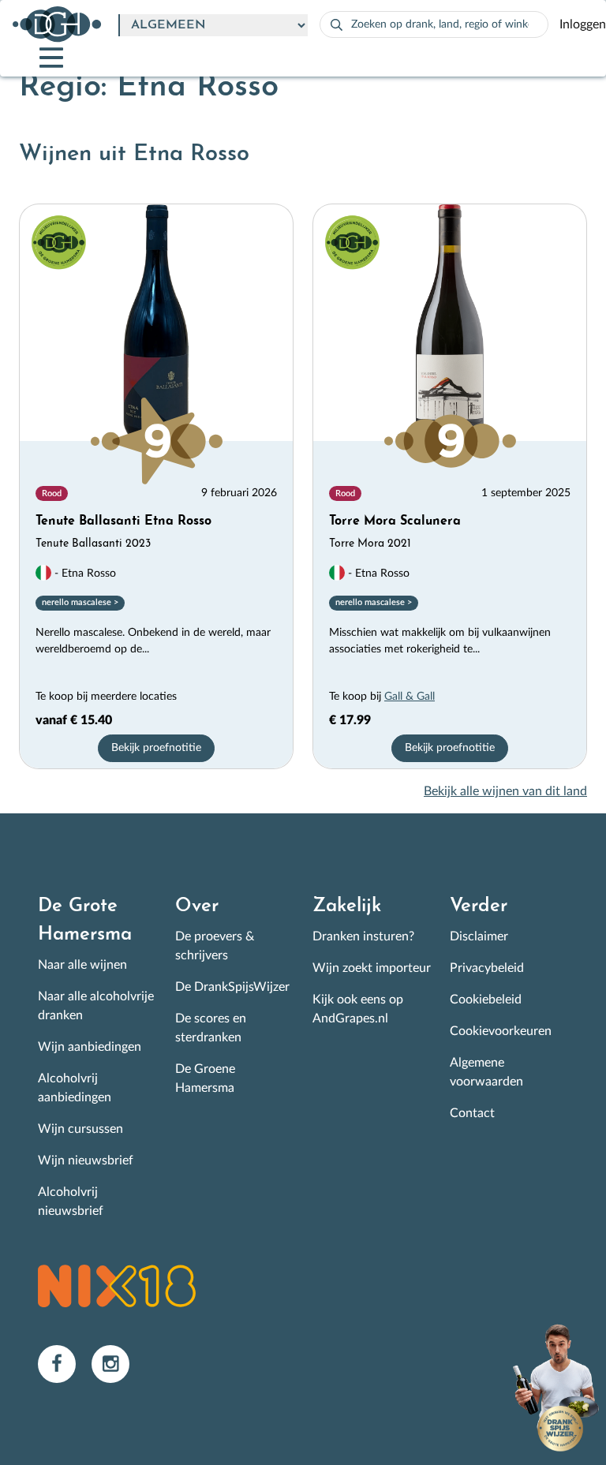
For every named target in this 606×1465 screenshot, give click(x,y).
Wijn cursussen (80, 1129)
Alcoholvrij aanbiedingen (74, 1088)
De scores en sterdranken (210, 1028)
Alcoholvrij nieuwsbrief (70, 1201)
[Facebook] (65, 1363)
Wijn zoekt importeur (371, 968)
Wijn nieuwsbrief (85, 1160)
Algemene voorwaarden (486, 1072)
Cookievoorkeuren (501, 1031)
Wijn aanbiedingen (89, 1047)
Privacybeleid (487, 968)
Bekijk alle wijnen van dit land (505, 791)
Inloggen (582, 24)
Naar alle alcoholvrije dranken (96, 1006)
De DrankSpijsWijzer (232, 987)
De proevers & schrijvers (214, 946)
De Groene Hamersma (205, 1078)
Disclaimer (479, 936)
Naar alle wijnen (82, 965)
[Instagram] (117, 1363)
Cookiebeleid (486, 999)
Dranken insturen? (363, 936)
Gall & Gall (409, 696)
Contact (472, 1113)
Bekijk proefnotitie (156, 747)
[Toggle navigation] (38, 58)
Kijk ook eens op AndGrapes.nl (357, 1009)
